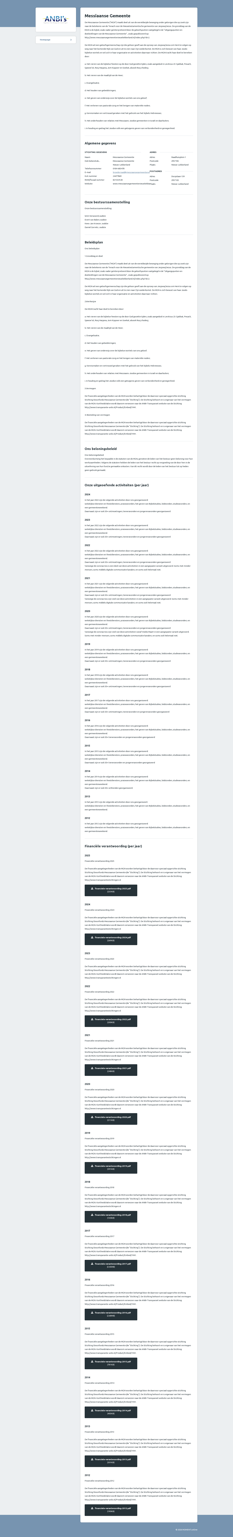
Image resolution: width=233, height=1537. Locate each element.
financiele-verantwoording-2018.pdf (113, 1216)
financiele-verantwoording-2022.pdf (113, 1021)
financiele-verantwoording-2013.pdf (113, 1461)
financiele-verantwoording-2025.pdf (113, 890)
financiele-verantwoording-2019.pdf (113, 1167)
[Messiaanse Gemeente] (56, 20)
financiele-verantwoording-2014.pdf (113, 1412)
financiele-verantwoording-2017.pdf (113, 1265)
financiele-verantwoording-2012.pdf (113, 1510)
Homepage (45, 39)
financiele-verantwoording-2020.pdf (113, 1118)
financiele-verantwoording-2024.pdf (113, 939)
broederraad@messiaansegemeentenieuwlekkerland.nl (139, 172)
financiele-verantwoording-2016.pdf (113, 1314)
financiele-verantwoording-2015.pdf (113, 1363)
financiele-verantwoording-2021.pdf (113, 1069)
